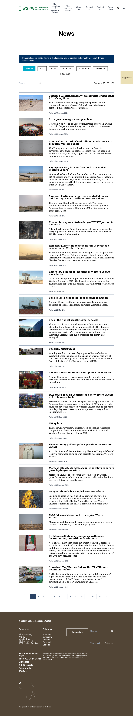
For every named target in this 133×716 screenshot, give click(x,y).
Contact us (100, 8)
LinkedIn (46, 645)
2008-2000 (65, 74)
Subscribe (109, 643)
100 (112, 83)
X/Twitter (47, 634)
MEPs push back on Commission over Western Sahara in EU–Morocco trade (81, 396)
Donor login (110, 8)
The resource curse (68, 8)
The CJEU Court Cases (62, 348)
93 (93, 597)
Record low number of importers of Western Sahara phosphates (79, 273)
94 (100, 597)
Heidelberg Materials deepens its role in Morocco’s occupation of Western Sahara (79, 247)
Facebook (47, 642)
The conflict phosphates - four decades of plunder (78, 297)
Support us (127, 77)
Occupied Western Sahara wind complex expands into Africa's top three (81, 97)
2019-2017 (67, 68)
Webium (48, 707)
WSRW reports (26, 665)
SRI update (55, 423)
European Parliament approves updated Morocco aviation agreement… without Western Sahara (78, 197)
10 (81, 597)
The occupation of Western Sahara (55, 8)
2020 (53, 68)
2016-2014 (84, 68)
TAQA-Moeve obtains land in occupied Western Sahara (77, 516)
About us (78, 8)
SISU (27, 707)
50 (108, 83)
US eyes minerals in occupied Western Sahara (76, 491)
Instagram (47, 637)
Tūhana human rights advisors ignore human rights (80, 372)
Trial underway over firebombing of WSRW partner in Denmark (81, 223)
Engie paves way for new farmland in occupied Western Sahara (77, 168)
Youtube (46, 639)
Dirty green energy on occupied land (71, 119)
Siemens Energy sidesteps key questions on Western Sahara (80, 445)
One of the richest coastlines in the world (73, 319)
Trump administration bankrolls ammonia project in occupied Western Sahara (80, 142)
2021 (42, 68)
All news (29, 68)
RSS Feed (23, 671)
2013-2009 (100, 68)
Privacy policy (25, 668)
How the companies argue (28, 654)
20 (104, 83)
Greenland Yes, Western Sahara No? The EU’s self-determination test (78, 568)
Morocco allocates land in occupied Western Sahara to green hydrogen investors (81, 469)
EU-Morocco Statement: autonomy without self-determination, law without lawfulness (78, 537)
